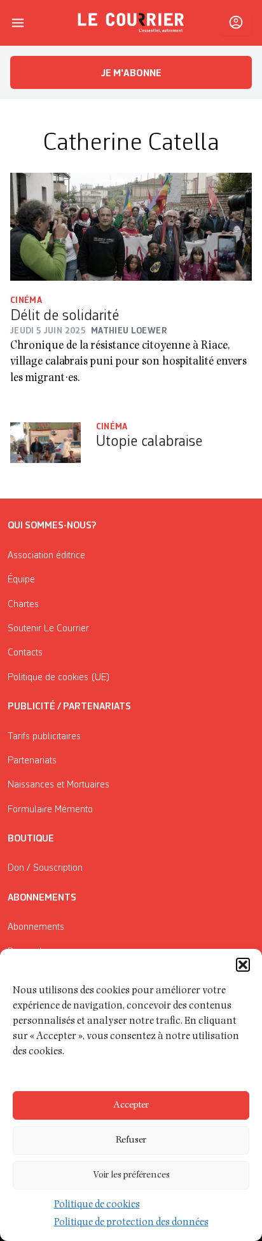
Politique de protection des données (131, 1223)
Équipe (21, 580)
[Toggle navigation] (17, 22)
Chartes (23, 605)
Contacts (25, 653)
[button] (243, 964)
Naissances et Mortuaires (58, 785)
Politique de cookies (97, 1205)
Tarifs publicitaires (44, 737)
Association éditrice (46, 556)
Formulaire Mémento (50, 810)
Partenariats (32, 761)
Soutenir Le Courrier (48, 629)
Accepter (131, 1105)
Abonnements (36, 927)
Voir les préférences (131, 1175)
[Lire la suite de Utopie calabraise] (45, 443)
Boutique (31, 839)
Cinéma (26, 300)
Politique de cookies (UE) (59, 678)
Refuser (131, 1140)
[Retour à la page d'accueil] (131, 23)
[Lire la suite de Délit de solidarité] (131, 227)
